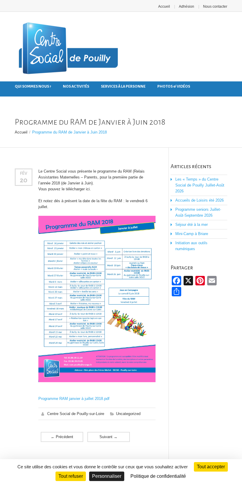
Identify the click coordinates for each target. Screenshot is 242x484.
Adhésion (186, 6)
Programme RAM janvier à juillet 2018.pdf (73, 398)
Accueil (164, 6)
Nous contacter (215, 6)
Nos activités (76, 86)
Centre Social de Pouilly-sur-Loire (75, 413)
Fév (23, 173)
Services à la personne (123, 86)
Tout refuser (70, 476)
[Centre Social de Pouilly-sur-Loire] (67, 49)
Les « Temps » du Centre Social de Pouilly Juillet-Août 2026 (199, 185)
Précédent (62, 437)
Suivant (108, 437)
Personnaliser (106, 476)
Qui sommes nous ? (33, 86)
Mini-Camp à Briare (191, 233)
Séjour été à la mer (191, 224)
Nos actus (25, 98)
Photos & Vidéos (173, 86)
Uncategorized (128, 413)
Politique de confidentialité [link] (158, 476)
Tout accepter (211, 466)
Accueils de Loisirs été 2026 (199, 200)
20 (23, 180)
